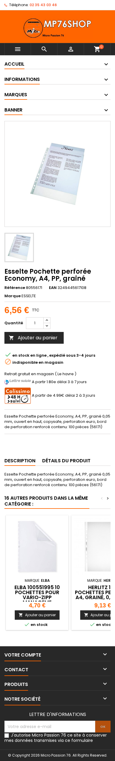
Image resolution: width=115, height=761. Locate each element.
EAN (53, 287)
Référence (14, 287)
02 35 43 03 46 (43, 4)
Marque (12, 296)
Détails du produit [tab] (66, 460)
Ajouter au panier (33, 337)
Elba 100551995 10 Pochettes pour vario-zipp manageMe (37, 595)
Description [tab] (19, 460)
